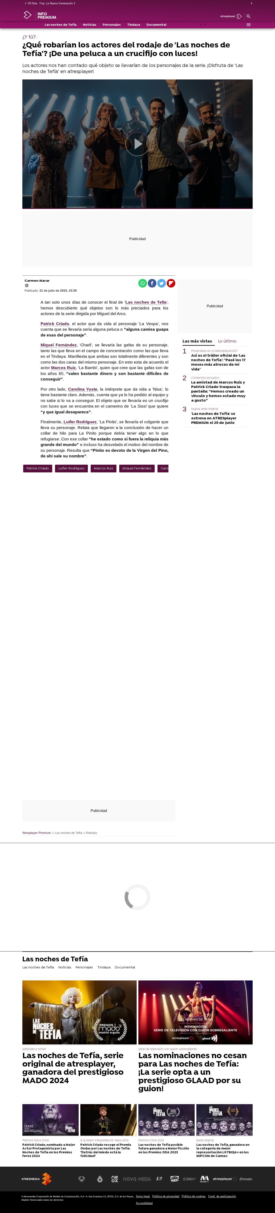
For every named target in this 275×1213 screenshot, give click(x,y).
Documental (156, 25)
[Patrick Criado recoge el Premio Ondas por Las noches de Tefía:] (108, 1120)
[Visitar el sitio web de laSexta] (99, 1179)
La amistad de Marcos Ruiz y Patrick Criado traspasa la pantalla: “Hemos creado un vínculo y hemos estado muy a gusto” (218, 391)
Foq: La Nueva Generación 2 (57, 3)
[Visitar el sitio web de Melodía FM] (204, 1179)
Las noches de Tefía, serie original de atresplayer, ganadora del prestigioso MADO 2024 (73, 1068)
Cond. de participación (222, 1196)
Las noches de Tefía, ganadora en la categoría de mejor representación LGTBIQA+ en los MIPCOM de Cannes (222, 1150)
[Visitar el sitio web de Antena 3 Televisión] (84, 1179)
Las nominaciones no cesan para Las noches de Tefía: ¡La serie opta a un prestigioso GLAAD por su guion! (192, 1072)
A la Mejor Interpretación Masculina (104, 1140)
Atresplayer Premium (36, 832)
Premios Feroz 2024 (35, 1140)
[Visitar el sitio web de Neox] (114, 1179)
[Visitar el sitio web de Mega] (144, 1179)
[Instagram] (26, 285)
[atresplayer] (229, 17)
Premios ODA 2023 (151, 1140)
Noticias (89, 25)
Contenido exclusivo (205, 378)
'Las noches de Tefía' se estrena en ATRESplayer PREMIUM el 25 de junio (213, 418)
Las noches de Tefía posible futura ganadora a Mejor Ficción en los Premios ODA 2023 (163, 1148)
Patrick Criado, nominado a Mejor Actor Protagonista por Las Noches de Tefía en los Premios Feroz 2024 (48, 1150)
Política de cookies (194, 1196)
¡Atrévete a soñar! (34, 1049)
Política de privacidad (165, 1196)
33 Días (32, 3)
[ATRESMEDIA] (36, 1179)
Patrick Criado (37, 468)
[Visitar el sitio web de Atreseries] (159, 1179)
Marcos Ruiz (103, 468)
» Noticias (90, 832)
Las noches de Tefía (60, 25)
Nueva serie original (204, 409)
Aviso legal (143, 1196)
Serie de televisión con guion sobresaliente (167, 1049)
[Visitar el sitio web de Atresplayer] (225, 1179)
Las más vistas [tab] (197, 341)
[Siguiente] (250, 3)
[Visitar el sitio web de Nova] (129, 1179)
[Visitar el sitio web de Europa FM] (189, 1179)
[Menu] (248, 24)
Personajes (112, 25)
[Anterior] (24, 3)
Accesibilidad (144, 1203)
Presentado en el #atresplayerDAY (214, 351)
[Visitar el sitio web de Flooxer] (246, 1179)
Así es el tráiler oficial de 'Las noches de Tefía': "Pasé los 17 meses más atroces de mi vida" (218, 362)
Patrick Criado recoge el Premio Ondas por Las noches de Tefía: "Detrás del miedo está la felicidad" (105, 1150)
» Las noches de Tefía (67, 832)
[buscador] (248, 16)
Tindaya (133, 25)
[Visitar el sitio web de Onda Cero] (174, 1179)
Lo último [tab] (227, 341)
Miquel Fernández (136, 468)
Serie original (205, 1140)
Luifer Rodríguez (71, 468)
